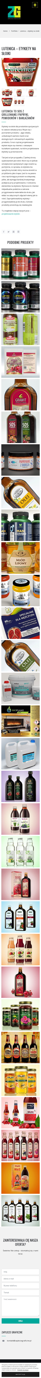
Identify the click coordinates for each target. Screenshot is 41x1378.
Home (5, 31)
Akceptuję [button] (20, 1374)
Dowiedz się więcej (22, 1370)
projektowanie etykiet (11, 214)
